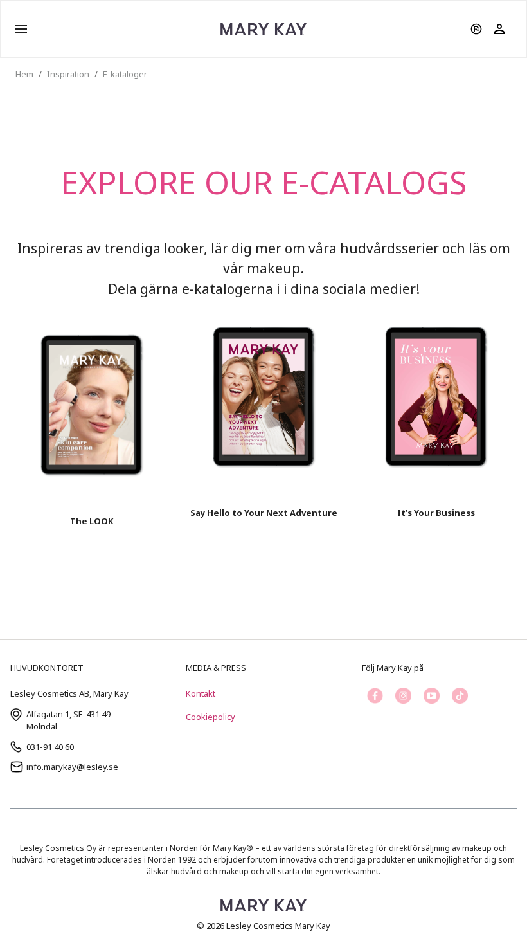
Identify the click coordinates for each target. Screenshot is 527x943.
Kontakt (200, 693)
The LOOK (91, 521)
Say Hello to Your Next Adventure (263, 512)
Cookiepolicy (210, 716)
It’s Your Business (436, 512)
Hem (24, 74)
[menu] (21, 29)
